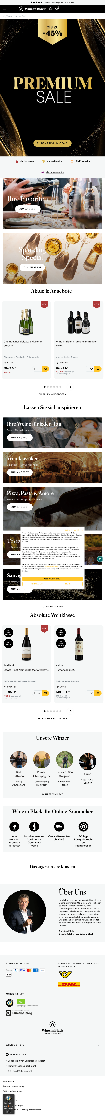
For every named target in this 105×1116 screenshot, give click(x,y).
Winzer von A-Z (52, 794)
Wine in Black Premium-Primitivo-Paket (76, 343)
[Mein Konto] (50, 8)
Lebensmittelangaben (63, 374)
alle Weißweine (54, 161)
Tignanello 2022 (65, 670)
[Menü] (12, 1095)
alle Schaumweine (55, 172)
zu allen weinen (52, 606)
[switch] (8, 1111)
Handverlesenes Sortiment (22, 1065)
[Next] (70, 387)
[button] (100, 559)
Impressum (8, 1081)
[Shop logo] (32, 9)
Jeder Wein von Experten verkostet (26, 1060)
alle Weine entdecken (52, 718)
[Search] (5, 16)
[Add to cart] (45, 369)
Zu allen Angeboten (52, 394)
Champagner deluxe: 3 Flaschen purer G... (23, 343)
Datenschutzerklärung (13, 1086)
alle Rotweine (27, 161)
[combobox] (52, 16)
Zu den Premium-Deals (52, 143)
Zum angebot (28, 209)
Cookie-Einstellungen (13, 1105)
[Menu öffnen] (4, 9)
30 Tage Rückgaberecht (20, 1071)
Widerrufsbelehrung (12, 1091)
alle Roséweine (82, 161)
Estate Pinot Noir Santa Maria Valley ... (26, 670)
